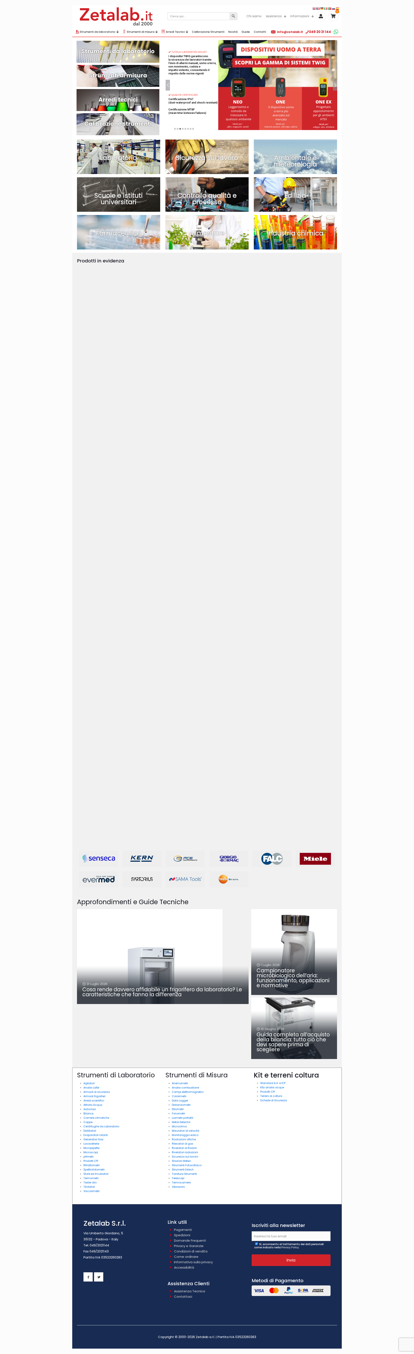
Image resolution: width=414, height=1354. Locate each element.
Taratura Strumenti (184, 1174)
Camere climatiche (96, 1118)
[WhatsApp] (336, 32)
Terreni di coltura (271, 1096)
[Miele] (315, 859)
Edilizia (295, 195)
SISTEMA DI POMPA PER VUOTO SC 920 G (304, 496)
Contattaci (183, 1296)
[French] (318, 8)
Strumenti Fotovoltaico (187, 1165)
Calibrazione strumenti (118, 124)
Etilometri (178, 1109)
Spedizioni (182, 1235)
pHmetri (88, 1156)
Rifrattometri (91, 1165)
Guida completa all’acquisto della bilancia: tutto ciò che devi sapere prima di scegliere (293, 1042)
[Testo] (228, 879)
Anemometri (180, 1083)
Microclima (179, 1126)
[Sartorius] (142, 879)
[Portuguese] (330, 8)
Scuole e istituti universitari (118, 199)
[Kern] (142, 859)
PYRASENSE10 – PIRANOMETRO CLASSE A (301, 578)
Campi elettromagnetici (188, 1092)
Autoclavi (89, 1109)
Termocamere (181, 1182)
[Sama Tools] (185, 879)
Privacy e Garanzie (189, 1246)
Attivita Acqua (92, 1105)
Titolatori (89, 1187)
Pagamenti (183, 1229)
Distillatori (89, 1131)
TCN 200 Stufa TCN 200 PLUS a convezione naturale (237, 659)
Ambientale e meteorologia (295, 161)
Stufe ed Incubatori (95, 1174)
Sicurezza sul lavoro (207, 157)
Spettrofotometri (94, 1169)
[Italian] (326, 8)
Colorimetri (179, 1096)
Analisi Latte (91, 1087)
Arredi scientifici (93, 1100)
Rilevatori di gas (182, 1143)
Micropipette (91, 1148)
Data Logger (180, 1100)
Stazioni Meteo (181, 1161)
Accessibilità (184, 1267)
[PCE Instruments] (185, 859)
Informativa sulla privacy (193, 1262)
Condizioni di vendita (190, 1251)
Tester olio (90, 1182)
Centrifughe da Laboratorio (101, 1126)
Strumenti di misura (118, 75)
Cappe (88, 1122)
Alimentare (206, 233)
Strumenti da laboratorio (118, 51)
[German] (322, 8)
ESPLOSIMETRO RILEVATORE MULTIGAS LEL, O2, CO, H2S (169, 334)
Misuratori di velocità (185, 1131)
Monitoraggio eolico (185, 1135)
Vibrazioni (178, 1187)
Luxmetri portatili (182, 1118)
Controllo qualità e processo (207, 199)
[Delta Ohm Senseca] (98, 859)
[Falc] (272, 859)
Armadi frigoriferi (94, 1096)
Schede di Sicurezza (273, 1100)
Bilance (88, 1113)
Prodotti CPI (90, 1161)
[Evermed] (98, 879)
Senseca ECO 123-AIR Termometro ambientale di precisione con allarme (300, 738)
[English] (314, 8)
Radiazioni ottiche (184, 1139)
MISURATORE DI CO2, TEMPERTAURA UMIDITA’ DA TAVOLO (169, 491)
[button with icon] (88, 1277)
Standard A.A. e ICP (272, 1083)
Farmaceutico (118, 233)
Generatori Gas (93, 1139)
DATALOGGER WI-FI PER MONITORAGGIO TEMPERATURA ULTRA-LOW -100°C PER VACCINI (108, 498)
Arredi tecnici (118, 100)
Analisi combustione (185, 1087)
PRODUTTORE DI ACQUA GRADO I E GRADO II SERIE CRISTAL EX (304, 415)
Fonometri (178, 1113)
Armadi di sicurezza (96, 1092)
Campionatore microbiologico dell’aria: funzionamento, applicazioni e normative (293, 978)
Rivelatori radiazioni (185, 1152)
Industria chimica (295, 233)
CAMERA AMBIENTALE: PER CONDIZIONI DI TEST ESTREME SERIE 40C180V (235, 498)
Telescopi (178, 1178)
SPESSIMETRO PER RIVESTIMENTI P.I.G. (302, 334)
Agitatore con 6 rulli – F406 (300, 657)
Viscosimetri (91, 1191)
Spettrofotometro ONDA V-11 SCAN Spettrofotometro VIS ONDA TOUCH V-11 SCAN (106, 647)
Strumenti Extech (183, 1169)
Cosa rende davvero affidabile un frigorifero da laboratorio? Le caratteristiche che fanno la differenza (162, 992)
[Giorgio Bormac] (228, 859)
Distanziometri (181, 1105)
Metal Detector (181, 1122)
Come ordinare (186, 1256)
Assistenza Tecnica (189, 1291)
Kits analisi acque (272, 1087)
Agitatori (89, 1083)
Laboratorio (118, 157)
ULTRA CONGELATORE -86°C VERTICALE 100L (105, 334)
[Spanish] (338, 8)
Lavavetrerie (91, 1143)
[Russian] (334, 8)
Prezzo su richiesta (97, 342)
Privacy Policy (290, 1247)
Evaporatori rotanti (95, 1135)
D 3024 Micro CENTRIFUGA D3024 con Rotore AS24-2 (174, 659)
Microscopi (90, 1152)
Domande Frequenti (190, 1240)
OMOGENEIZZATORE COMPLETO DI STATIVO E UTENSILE (239, 334)
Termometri (91, 1178)
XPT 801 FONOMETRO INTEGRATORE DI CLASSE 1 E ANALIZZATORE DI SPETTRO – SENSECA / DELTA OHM (105, 831)
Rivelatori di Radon (184, 1148)
